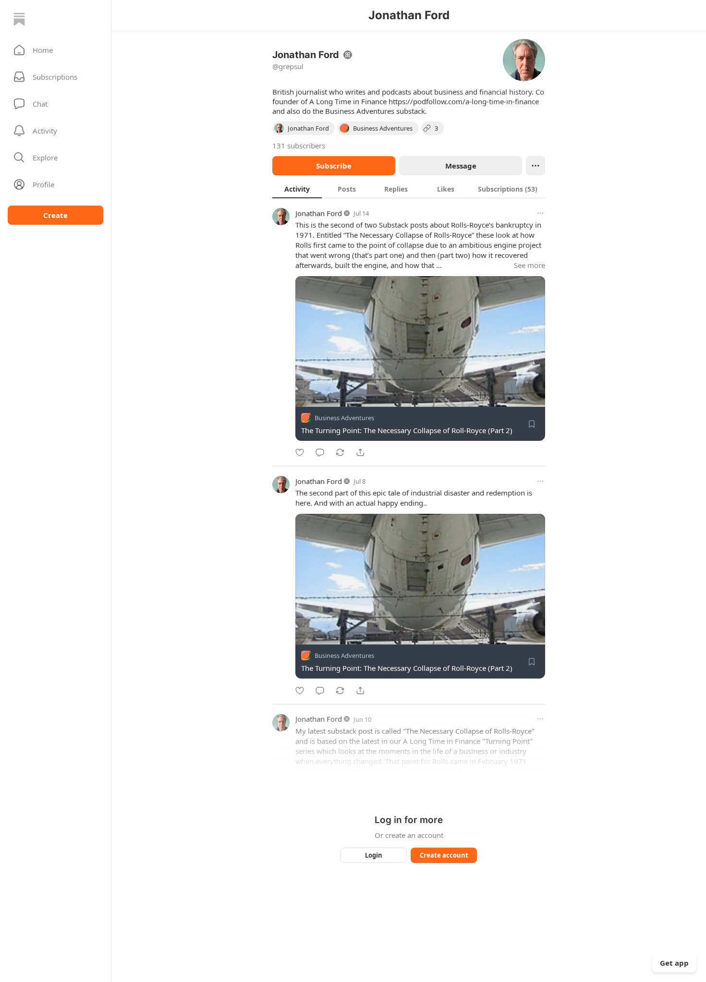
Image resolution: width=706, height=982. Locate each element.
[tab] (297, 188)
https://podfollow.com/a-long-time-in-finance (464, 101)
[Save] (531, 424)
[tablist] (408, 188)
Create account (444, 855)
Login (373, 855)
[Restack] (340, 452)
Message (460, 165)
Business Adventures (344, 417)
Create (55, 215)
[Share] (360, 452)
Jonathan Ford (318, 213)
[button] (55, 49)
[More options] (540, 213)
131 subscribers (298, 145)
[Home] (19, 19)
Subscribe (334, 165)
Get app (674, 963)
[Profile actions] (535, 165)
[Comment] (320, 452)
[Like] (300, 452)
